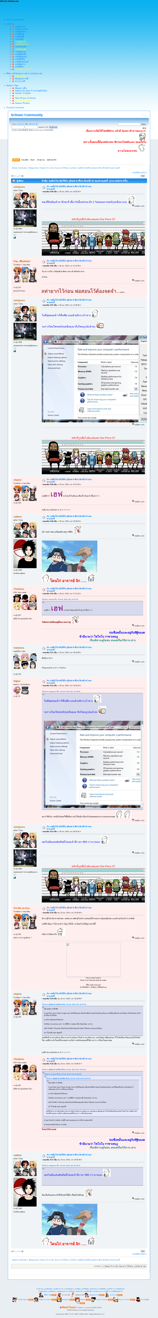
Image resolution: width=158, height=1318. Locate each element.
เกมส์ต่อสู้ (19, 36)
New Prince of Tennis (25, 98)
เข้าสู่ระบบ (21, 124)
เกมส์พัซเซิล (20, 54)
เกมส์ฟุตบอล (20, 56)
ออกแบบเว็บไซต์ (91, 1307)
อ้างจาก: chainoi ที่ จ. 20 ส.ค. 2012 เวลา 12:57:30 (60, 599)
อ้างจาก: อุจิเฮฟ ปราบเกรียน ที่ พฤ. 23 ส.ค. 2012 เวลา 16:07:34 (64, 1004)
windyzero (19, 187)
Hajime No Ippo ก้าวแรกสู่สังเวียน (30, 90)
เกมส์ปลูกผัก (69, 1289)
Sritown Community (27, 115)
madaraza (19, 647)
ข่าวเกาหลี (19, 81)
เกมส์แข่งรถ (20, 31)
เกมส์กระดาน (21, 29)
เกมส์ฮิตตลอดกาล (117, 1291)
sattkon (18, 516)
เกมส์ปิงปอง (20, 51)
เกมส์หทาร (19, 64)
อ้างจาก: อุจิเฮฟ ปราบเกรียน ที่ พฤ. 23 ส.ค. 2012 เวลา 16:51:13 (64, 1069)
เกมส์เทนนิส (20, 46)
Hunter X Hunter (22, 93)
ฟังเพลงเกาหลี (21, 78)
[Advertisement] (56, 9)
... (18, 176)
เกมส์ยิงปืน (19, 59)
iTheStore (19, 589)
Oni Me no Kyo (22, 908)
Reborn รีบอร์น (22, 103)
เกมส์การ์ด (19, 26)
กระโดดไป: (97, 1266)
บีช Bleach (65, 1299)
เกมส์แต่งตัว (48, 1289)
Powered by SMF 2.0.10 (64, 1314)
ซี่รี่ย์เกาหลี (47, 1295)
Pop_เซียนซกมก (22, 261)
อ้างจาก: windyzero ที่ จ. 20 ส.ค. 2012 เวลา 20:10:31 (61, 1165)
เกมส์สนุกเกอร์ (21, 61)
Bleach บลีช (20, 88)
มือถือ (100, 1307)
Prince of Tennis (124, 1299)
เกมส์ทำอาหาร (59, 1289)
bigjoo (17, 681)
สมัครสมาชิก (33, 124)
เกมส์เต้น (19, 39)
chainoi (17, 479)
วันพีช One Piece (45, 1299)
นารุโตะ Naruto (23, 1299)
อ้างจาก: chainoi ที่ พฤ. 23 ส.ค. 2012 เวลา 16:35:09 (62, 1074)
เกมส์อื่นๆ (19, 66)
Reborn (82, 1299)
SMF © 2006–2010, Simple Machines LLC (89, 1314)
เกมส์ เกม (40, 1289)
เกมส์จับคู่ (19, 34)
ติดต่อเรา (81, 1307)
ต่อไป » (144, 172)
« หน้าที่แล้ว (136, 172)
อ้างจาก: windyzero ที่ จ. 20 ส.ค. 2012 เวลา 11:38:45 (61, 691)
